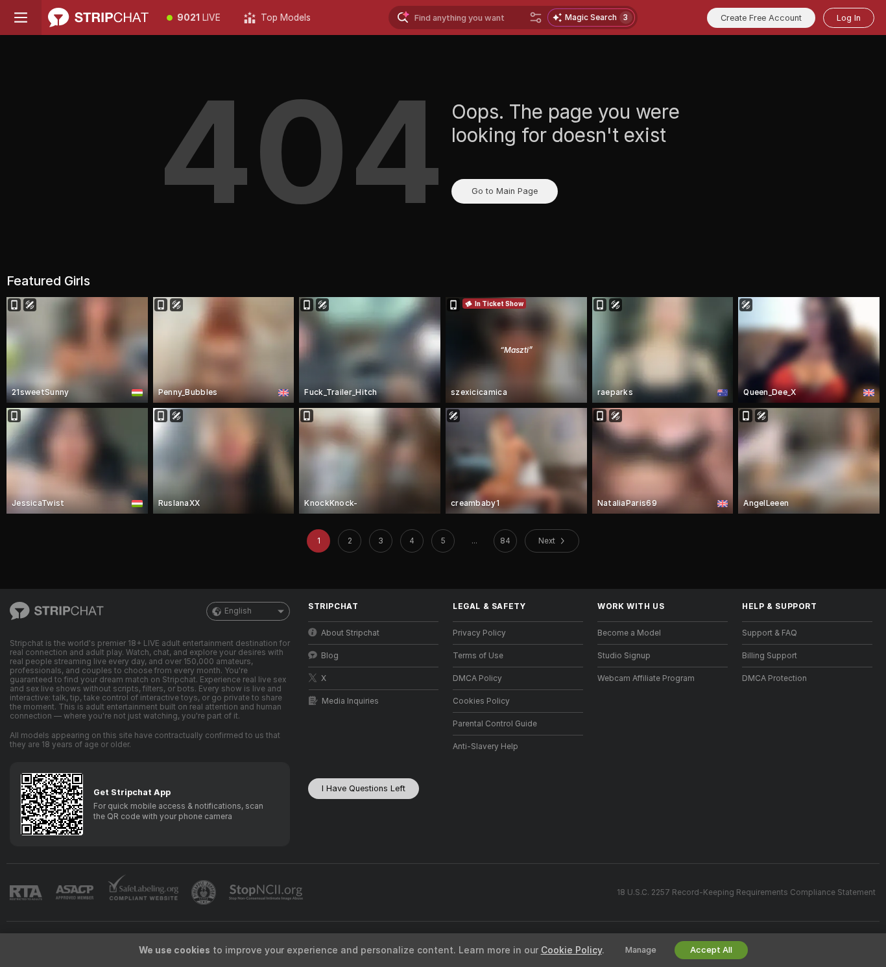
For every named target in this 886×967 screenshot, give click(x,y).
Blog (330, 655)
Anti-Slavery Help (485, 746)
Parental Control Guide (495, 723)
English (238, 610)
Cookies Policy (481, 701)
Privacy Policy (479, 633)
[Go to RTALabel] (27, 893)
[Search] (536, 17)
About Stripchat (350, 633)
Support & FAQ (769, 633)
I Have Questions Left (363, 788)
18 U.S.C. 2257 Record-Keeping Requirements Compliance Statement (746, 892)
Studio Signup (624, 655)
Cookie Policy (571, 950)
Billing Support (769, 655)
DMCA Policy (477, 678)
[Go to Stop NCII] (267, 892)
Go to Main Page (505, 191)
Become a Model (629, 633)
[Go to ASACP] (76, 892)
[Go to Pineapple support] (205, 892)
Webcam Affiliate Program (646, 678)
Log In (849, 18)
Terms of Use (478, 655)
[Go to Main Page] (98, 17)
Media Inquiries (350, 701)
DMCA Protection (774, 678)
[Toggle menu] (21, 17)
